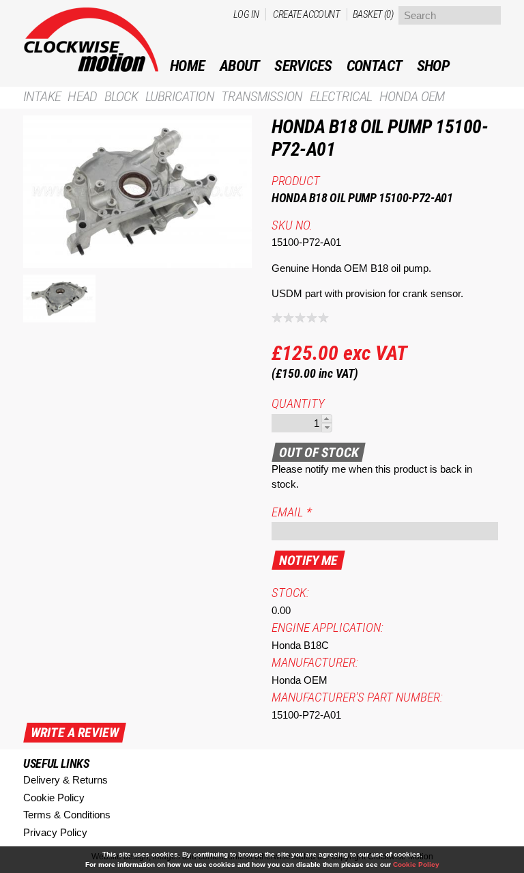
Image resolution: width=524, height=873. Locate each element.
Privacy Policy (55, 832)
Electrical (341, 96)
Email (292, 512)
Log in (246, 14)
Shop (433, 66)
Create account (306, 14)
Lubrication (179, 96)
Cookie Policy (54, 797)
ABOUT (240, 66)
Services (303, 66)
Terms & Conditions (67, 814)
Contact (375, 66)
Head (82, 96)
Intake (42, 96)
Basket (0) (373, 14)
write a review (74, 732)
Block (121, 96)
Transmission (261, 96)
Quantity (298, 403)
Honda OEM (411, 96)
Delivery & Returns (65, 780)
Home (187, 66)
